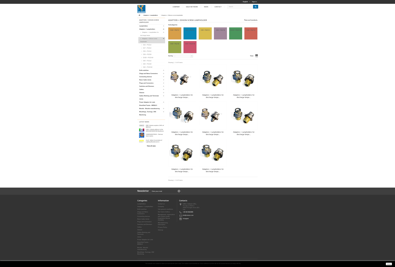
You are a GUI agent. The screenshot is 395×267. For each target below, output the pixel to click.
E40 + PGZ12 (147, 61)
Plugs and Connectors (146, 83)
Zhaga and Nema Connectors (148, 73)
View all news (151, 146)
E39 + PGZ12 (147, 51)
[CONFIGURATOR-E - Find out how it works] (141, 135)
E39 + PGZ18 (147, 54)
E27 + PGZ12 (147, 48)
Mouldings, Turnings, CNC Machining (147, 113)
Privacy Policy (162, 227)
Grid (257, 57)
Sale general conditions (165, 209)
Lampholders (143, 26)
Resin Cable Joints (145, 80)
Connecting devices (145, 76)
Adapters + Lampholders (150, 15)
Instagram (186, 218)
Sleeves (141, 92)
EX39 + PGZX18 (148, 57)
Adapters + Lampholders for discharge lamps (149, 34)
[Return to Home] (139, 15)
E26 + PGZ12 (147, 45)
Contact (218, 7)
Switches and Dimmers (146, 86)
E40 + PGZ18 (147, 64)
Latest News (144, 122)
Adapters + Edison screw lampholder (148, 40)
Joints (141, 99)
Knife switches (144, 70)
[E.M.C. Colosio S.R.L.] (141, 9)
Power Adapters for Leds (147, 102)
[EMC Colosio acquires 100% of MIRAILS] (141, 125)
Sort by (170, 56)
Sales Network (192, 7)
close (389, 264)
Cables (141, 89)
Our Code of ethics (164, 212)
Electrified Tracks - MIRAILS (148, 105)
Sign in (254, 1)
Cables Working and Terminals (149, 96)
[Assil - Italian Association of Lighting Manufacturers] (141, 141)
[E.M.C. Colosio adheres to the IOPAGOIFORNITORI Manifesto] (141, 130)
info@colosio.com (188, 215)
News (206, 7)
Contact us (161, 204)
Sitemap (160, 230)
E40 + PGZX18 (147, 67)
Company (176, 7)
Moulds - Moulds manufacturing (149, 108)
